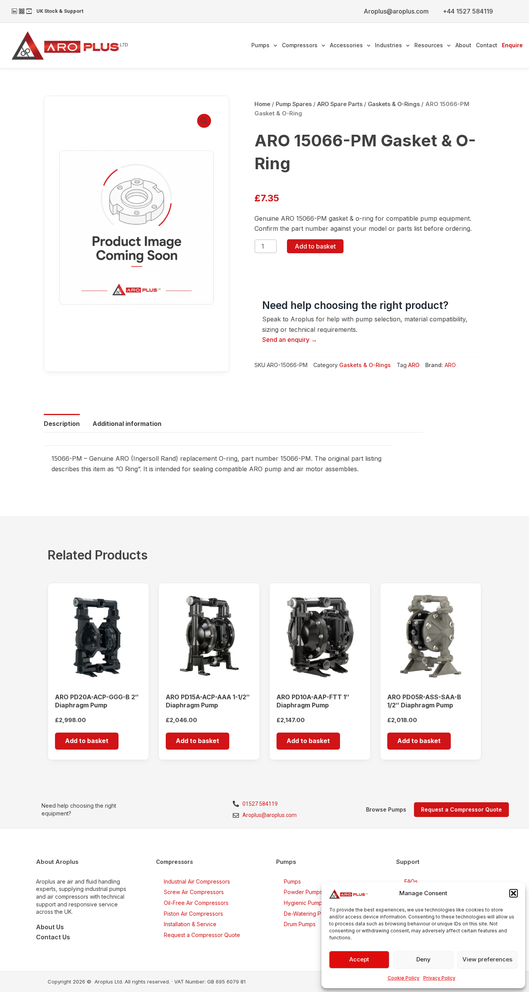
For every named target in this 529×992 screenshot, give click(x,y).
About (463, 45)
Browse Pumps (386, 809)
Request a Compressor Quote (202, 935)
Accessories (346, 45)
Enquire (512, 45)
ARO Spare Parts (339, 104)
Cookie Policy (403, 978)
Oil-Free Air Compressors (196, 902)
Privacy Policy (439, 978)
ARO (413, 365)
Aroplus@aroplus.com (396, 11)
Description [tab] (62, 423)
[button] (513, 893)
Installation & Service (190, 924)
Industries (388, 45)
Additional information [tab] (127, 423)
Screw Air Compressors (194, 892)
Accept (359, 959)
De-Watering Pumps (309, 913)
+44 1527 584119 (468, 11)
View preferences (487, 959)
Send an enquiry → (289, 339)
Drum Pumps (300, 924)
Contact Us (53, 937)
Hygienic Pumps (304, 902)
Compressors (300, 45)
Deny (423, 959)
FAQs (411, 881)
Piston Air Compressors (193, 913)
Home (262, 104)
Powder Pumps (303, 892)
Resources (428, 45)
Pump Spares (294, 104)
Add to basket (315, 246)
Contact (486, 45)
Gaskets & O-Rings (394, 104)
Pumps (260, 45)
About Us (50, 927)
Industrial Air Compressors (197, 881)
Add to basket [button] (86, 741)
